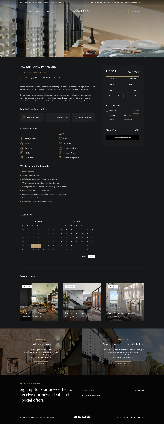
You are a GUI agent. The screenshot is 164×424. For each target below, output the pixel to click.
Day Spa (111, 120)
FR (123, 11)
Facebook (127, 417)
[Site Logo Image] (82, 11)
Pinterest (135, 417)
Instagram (143, 417)
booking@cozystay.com (134, 3)
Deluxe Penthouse (76, 313)
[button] (136, 11)
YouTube (139, 417)
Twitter (131, 417)
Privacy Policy (96, 396)
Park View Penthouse (121, 313)
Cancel (83, 256)
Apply (91, 256)
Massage (112, 115)
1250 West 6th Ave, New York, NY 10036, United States (40, 3)
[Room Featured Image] (39, 302)
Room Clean (113, 111)
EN (120, 11)
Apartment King (33, 313)
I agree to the (92, 396)
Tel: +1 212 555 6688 (98, 3)
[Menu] (22, 11)
